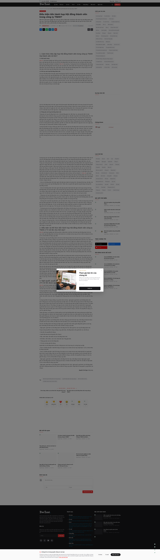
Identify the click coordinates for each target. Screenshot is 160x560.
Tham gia (90, 288)
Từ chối (107, 554)
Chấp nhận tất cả (115, 554)
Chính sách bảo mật (63, 557)
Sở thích (100, 554)
